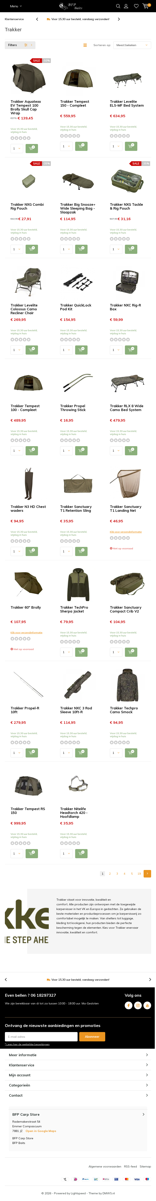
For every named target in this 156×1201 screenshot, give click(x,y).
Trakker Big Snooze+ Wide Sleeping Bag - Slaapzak (77, 208)
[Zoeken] (118, 6)
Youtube (147, 1005)
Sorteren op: (102, 45)
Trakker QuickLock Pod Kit (75, 307)
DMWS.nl (109, 1193)
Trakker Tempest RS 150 (28, 811)
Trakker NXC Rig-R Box (125, 307)
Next (147, 873)
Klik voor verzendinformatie (126, 531)
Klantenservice (14, 19)
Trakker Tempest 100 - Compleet (25, 408)
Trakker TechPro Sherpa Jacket (74, 609)
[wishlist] (136, 6)
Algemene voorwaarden (105, 1166)
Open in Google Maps (41, 1131)
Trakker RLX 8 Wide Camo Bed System (126, 408)
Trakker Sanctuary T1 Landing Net (125, 508)
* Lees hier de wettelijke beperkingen (27, 1044)
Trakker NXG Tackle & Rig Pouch (126, 206)
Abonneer (92, 1037)
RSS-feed (130, 1166)
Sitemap (145, 1166)
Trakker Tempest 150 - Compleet (74, 103)
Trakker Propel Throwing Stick (73, 408)
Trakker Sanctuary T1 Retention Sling (76, 508)
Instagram (138, 1005)
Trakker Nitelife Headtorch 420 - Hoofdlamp (74, 813)
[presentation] (39, 19)
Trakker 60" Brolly (26, 607)
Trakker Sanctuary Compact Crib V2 (125, 609)
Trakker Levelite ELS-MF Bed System (127, 103)
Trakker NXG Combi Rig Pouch (27, 206)
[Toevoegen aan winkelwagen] (32, 148)
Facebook (128, 1005)
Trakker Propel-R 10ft (25, 710)
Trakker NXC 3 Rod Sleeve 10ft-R (76, 710)
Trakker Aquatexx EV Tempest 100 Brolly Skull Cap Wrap (26, 107)
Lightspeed (78, 1193)
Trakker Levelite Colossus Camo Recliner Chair (24, 309)
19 (139, 873)
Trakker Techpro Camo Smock (124, 710)
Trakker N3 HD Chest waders (28, 508)
